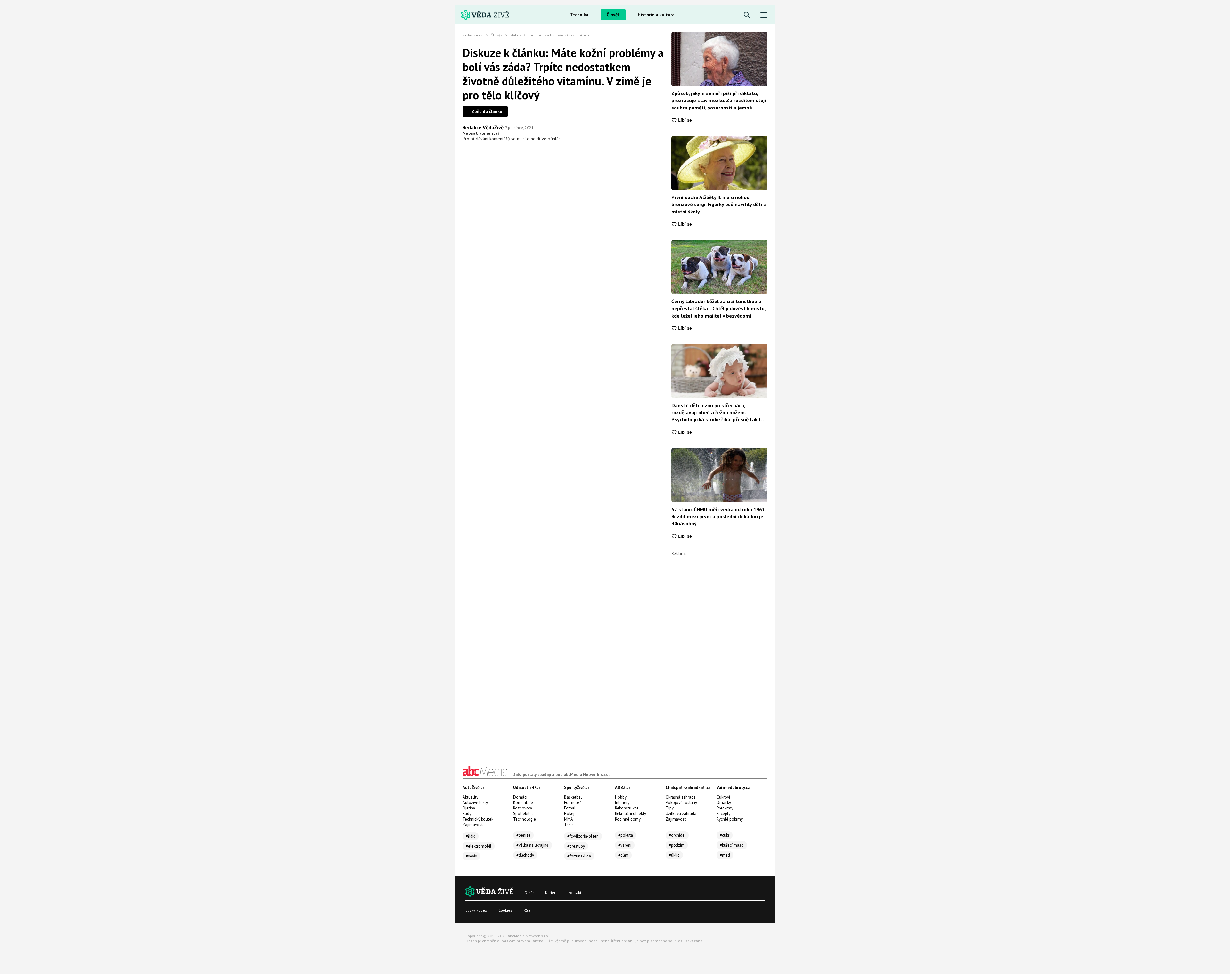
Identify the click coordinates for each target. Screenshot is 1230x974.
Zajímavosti (473, 824)
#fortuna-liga (579, 856)
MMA (568, 819)
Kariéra (551, 892)
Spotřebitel (523, 813)
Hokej (569, 813)
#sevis (471, 856)
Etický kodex (476, 910)
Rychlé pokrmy (730, 819)
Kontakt (574, 892)
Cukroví (723, 797)
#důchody (525, 855)
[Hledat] (747, 15)
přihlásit (555, 138)
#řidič (470, 836)
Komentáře (523, 802)
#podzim (677, 845)
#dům (623, 855)
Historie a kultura (656, 15)
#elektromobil (478, 846)
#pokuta (625, 835)
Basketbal (573, 797)
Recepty (723, 813)
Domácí (520, 797)
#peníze (523, 835)
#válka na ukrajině (532, 845)
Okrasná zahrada (681, 797)
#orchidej (677, 835)
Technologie (524, 819)
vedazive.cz (473, 35)
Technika (579, 15)
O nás (529, 892)
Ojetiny (469, 808)
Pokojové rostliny (681, 802)
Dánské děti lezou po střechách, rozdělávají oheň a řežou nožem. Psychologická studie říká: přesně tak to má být (717, 412)
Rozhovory (522, 808)
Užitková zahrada (681, 813)
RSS (527, 910)
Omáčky (724, 802)
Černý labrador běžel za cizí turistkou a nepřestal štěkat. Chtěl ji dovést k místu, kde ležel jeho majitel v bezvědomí (718, 308)
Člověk (613, 15)
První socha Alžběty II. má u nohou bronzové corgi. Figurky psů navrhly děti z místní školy (718, 204)
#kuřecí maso (732, 845)
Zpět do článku (487, 111)
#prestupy (576, 846)
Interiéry (622, 802)
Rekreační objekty (630, 813)
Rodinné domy (628, 819)
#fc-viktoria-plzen (583, 836)
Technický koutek (478, 819)
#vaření (624, 845)
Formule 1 (573, 802)
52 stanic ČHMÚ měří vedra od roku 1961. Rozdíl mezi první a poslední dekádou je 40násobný (718, 516)
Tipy (670, 808)
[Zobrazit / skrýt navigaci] (763, 15)
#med (725, 855)
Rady (467, 813)
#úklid (674, 855)
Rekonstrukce (627, 808)
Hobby (621, 797)
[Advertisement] (719, 652)
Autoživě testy (475, 802)
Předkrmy (725, 808)
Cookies (505, 910)
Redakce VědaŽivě (483, 127)
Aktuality (470, 797)
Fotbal (570, 808)
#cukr (724, 835)
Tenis (569, 824)
